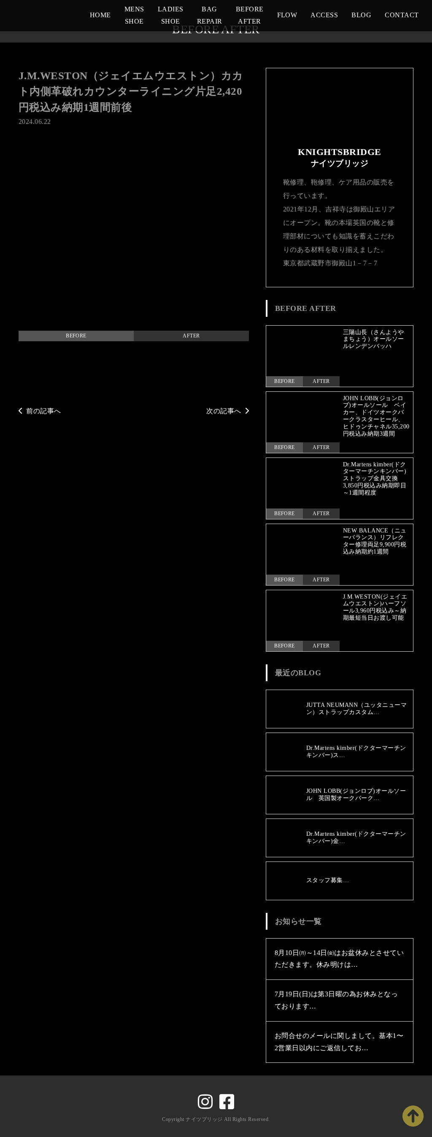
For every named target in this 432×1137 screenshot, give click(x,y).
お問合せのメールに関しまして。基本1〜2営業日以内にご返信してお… (339, 1041)
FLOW (287, 15)
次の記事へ (223, 411)
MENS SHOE (134, 15)
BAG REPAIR (209, 15)
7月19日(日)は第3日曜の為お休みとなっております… (336, 1000)
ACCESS (324, 15)
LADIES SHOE (171, 15)
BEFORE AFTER (250, 15)
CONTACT (401, 15)
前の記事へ (43, 411)
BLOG (361, 15)
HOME (100, 15)
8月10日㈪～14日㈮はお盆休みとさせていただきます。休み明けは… (339, 958)
